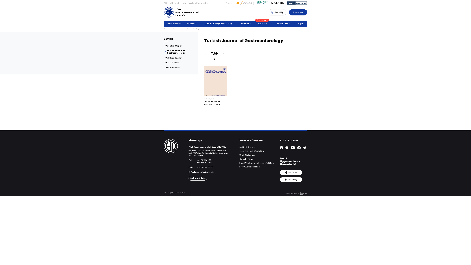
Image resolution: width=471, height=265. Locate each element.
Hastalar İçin (282, 23)
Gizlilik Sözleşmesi (247, 147)
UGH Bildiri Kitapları (173, 46)
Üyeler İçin (262, 23)
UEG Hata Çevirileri (173, 58)
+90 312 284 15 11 (204, 160)
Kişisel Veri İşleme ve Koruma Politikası (256, 163)
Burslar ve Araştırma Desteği (218, 23)
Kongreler (191, 23)
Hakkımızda (173, 23)
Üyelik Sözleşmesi (247, 155)
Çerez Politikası (246, 159)
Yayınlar (245, 23)
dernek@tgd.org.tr (205, 172)
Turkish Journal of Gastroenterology (186, 29)
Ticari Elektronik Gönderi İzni (251, 151)
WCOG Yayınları (172, 67)
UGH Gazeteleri (172, 62)
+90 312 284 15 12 (204, 162)
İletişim (300, 23)
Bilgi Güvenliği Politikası (249, 167)
